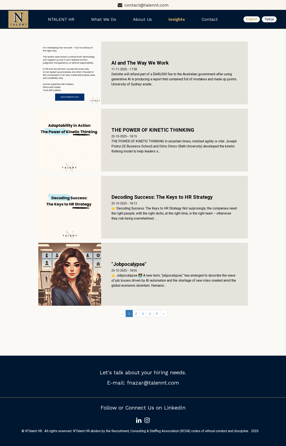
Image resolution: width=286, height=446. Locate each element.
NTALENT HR (61, 19)
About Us (142, 19)
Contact (210, 19)
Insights (177, 19)
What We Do (103, 19)
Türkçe (269, 19)
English (251, 19)
